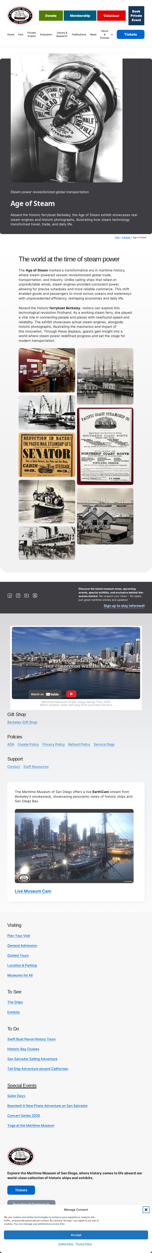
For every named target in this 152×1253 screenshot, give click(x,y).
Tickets (130, 34)
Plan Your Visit (18, 936)
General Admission (22, 946)
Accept (76, 1235)
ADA (10, 744)
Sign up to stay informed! (124, 606)
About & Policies (104, 34)
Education (46, 34)
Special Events (21, 1085)
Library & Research (61, 34)
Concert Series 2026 (23, 1116)
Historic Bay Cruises (23, 1049)
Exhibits (126, 237)
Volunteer (111, 16)
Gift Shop (22, 722)
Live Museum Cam (33, 891)
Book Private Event (136, 15)
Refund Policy (79, 744)
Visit (20, 34)
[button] (146, 1210)
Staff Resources (36, 767)
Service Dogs (104, 744)
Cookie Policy (66, 1243)
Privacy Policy (84, 1243)
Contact (13, 767)
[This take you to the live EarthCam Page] (74, 846)
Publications (79, 34)
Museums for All (20, 975)
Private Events (32, 34)
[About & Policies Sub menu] (112, 34)
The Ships (15, 1002)
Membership (80, 16)
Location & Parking (22, 965)
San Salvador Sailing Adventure (32, 1059)
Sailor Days (16, 1096)
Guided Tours (18, 955)
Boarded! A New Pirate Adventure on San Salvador (47, 1106)
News (93, 34)
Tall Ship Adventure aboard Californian (37, 1069)
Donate (51, 16)
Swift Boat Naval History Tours (31, 1039)
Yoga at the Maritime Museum (30, 1125)
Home (10, 34)
